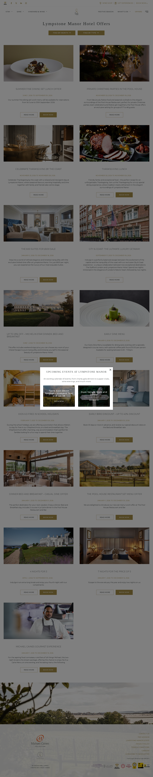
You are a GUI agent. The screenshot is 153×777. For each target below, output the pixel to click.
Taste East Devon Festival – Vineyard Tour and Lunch (59, 393)
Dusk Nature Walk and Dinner (94, 393)
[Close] (110, 370)
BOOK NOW (59, 401)
